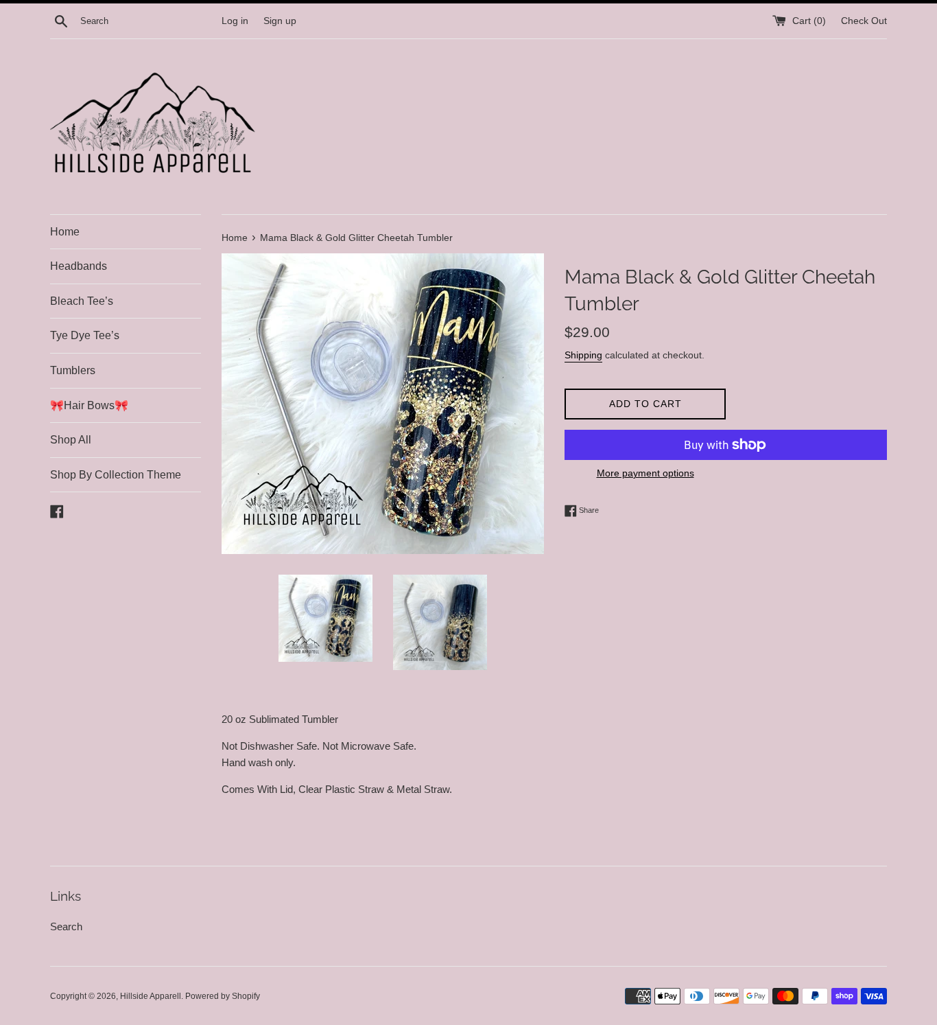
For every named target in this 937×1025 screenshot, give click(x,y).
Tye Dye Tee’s (84, 335)
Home (65, 232)
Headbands (78, 266)
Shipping (583, 354)
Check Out (864, 21)
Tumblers (72, 370)
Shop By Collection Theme (115, 475)
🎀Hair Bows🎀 (89, 405)
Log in (235, 21)
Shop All (70, 440)
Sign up (279, 21)
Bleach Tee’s (81, 301)
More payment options (645, 473)
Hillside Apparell (150, 996)
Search (66, 926)
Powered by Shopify (222, 996)
